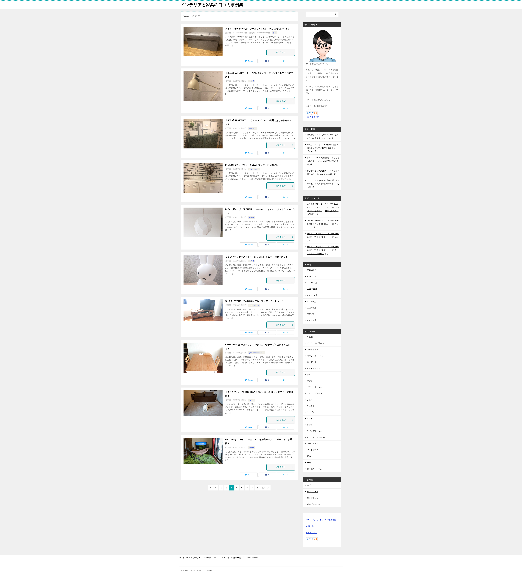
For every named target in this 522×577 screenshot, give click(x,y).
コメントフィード (314, 498)
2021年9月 (311, 301)
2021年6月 (311, 320)
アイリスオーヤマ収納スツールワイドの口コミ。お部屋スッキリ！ (258, 28)
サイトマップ (311, 532)
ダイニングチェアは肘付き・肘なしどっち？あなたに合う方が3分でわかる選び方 (323, 160)
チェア (310, 400)
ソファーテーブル (314, 387)
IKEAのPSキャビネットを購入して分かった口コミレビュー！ (256, 165)
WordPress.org (313, 504)
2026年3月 (311, 276)
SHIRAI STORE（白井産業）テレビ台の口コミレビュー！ (254, 301)
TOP (199, 557)
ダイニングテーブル (256, 353)
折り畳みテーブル (314, 469)
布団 (309, 462)
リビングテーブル (314, 431)
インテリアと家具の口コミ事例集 (212, 4)
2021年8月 (311, 308)
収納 (274, 33)
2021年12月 (312, 283)
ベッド (251, 400)
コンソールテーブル (315, 356)
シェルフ (311, 375)
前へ (214, 488)
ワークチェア (312, 444)
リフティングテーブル (316, 437)
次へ (264, 488)
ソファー (311, 381)
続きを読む (281, 52)
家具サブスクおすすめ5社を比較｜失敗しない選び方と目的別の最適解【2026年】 (322, 147)
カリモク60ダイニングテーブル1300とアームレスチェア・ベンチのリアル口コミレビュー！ (323, 207)
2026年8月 (311, 270)
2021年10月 (312, 295)
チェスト (252, 128)
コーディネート (313, 362)
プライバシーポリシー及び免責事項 (321, 520)
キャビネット (254, 169)
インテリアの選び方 (315, 343)
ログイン (311, 485)
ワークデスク (312, 450)
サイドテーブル (313, 368)
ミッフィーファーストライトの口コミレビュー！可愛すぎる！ (256, 257)
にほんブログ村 (312, 117)
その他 (251, 81)
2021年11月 (312, 289)
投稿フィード (312, 491)
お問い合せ (310, 526)
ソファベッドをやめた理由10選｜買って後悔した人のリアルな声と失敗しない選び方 (323, 183)
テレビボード (254, 305)
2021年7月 (311, 314)
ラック (310, 425)
